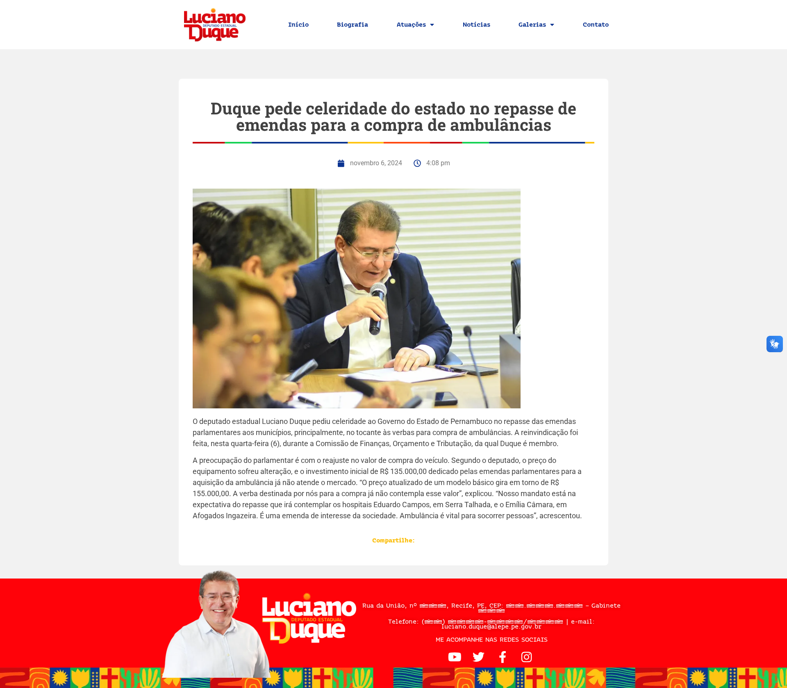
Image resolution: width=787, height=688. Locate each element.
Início (298, 24)
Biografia (352, 24)
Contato (596, 24)
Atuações (411, 24)
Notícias (476, 24)
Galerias (532, 24)
